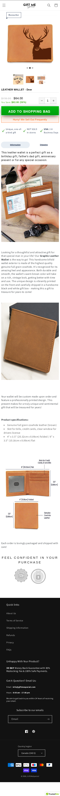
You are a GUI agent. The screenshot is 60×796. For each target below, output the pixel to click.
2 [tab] (30, 68)
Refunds (10, 635)
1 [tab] (27, 68)
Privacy (10, 642)
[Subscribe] (48, 719)
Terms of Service (14, 620)
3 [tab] (32, 68)
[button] (4, 5)
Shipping (44, 145)
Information (15, 145)
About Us (11, 613)
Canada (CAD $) (28, 753)
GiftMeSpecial (33, 776)
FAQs (8, 649)
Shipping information (17, 627)
